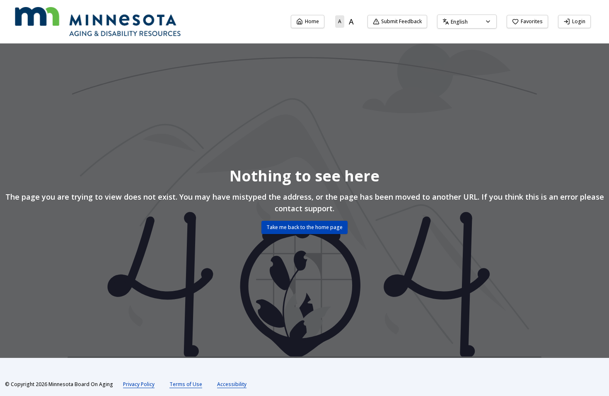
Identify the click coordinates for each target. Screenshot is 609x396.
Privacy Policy (139, 384)
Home (312, 21)
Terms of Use (185, 384)
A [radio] (339, 21)
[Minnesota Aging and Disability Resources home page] (98, 21)
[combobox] (467, 21)
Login (578, 21)
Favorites (532, 21)
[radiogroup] (346, 21)
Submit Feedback (401, 21)
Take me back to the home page (304, 227)
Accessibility (232, 384)
